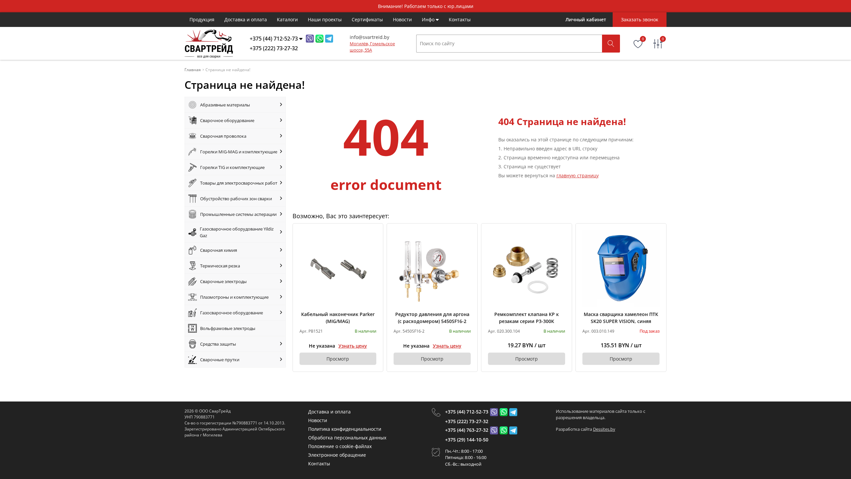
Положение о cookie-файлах (340, 446)
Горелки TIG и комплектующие (232, 167)
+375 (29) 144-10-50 (466, 439)
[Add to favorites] (371, 235)
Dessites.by (604, 429)
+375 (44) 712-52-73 (466, 411)
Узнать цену (352, 346)
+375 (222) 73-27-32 (466, 421)
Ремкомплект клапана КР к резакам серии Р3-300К (526, 317)
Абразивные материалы (225, 105)
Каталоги (287, 19)
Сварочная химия (218, 250)
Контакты (460, 19)
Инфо (429, 19)
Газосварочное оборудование (231, 313)
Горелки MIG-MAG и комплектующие (238, 152)
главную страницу (577, 175)
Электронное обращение (337, 455)
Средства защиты (218, 344)
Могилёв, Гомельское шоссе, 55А (372, 47)
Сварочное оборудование (227, 120)
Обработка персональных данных (347, 437)
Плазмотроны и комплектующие (234, 297)
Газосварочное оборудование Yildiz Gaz (237, 232)
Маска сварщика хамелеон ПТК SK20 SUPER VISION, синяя (621, 317)
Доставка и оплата (245, 19)
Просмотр (337, 359)
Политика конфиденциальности (344, 429)
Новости (402, 19)
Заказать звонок (639, 19)
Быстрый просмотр (337, 268)
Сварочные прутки (219, 360)
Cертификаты (367, 19)
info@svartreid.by (369, 37)
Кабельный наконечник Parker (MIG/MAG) (338, 317)
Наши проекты (325, 19)
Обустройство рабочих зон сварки (236, 199)
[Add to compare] (371, 245)
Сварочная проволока (223, 136)
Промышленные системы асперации (238, 214)
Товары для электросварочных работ (238, 183)
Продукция (201, 19)
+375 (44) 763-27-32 (466, 430)
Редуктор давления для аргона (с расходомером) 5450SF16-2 (432, 317)
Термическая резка (220, 266)
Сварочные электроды (223, 281)
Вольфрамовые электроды (227, 328)
